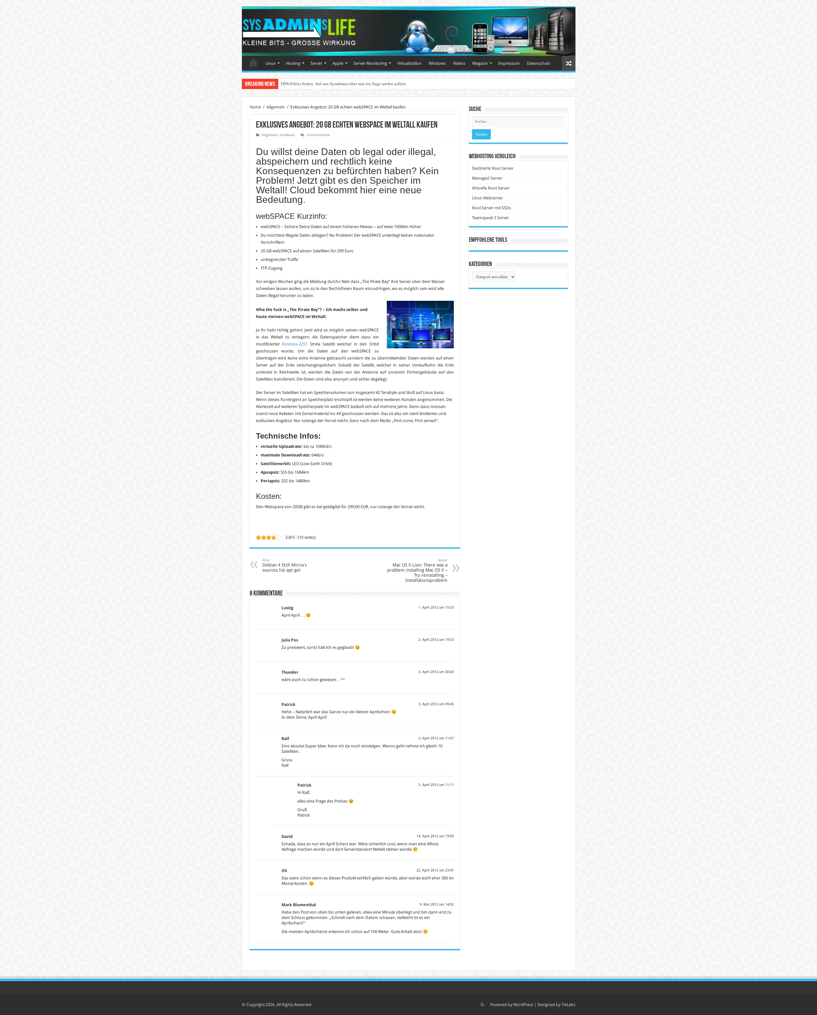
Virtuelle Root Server (491, 188)
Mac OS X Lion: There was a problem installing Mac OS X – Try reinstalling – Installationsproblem (417, 570)
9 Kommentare (318, 135)
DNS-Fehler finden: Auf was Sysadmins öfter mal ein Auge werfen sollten (343, 83)
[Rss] (482, 1004)
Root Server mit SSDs (491, 207)
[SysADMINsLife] (408, 31)
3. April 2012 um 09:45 (436, 704)
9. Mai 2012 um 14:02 (437, 904)
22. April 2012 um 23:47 (435, 870)
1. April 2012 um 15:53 (436, 607)
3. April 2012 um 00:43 (436, 672)
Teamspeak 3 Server (490, 217)
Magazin (480, 63)
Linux (271, 63)
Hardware (287, 135)
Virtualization (409, 63)
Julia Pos (289, 640)
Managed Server (487, 178)
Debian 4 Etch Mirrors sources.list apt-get (284, 565)
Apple (338, 63)
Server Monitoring (370, 63)
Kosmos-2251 (295, 344)
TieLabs (568, 1004)
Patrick (288, 704)
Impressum (509, 63)
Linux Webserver (487, 198)
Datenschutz (538, 63)
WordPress (523, 1004)
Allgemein (275, 107)
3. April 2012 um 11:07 (436, 738)
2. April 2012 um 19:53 (436, 640)
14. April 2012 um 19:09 (435, 836)
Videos (459, 63)
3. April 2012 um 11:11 (436, 785)
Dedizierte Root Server (492, 168)
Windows (437, 63)
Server (316, 63)
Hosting (293, 63)
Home (253, 62)
